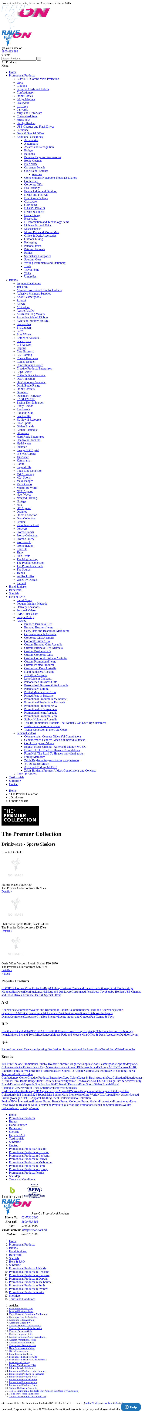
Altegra (21, 303)
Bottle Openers (33, 160)
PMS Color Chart (27, 613)
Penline (21, 521)
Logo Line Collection (29, 470)
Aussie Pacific (25, 310)
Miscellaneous (32, 228)
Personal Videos (26, 610)
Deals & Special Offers (30, 133)
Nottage (21, 501)
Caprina (21, 348)
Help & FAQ (17, 596)
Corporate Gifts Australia (39, 637)
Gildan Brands (25, 426)
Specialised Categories (37, 256)
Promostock (24, 542)
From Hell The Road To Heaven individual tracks (53, 753)
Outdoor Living (33, 239)
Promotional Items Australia (40, 712)
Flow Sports (24, 423)
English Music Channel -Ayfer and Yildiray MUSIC (55, 746)
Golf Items (30, 205)
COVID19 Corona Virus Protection (38, 78)
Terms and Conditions (22, 1179)
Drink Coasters (26, 389)
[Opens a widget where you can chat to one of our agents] (130, 1407)
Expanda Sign (25, 412)
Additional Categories (30, 136)
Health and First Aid (36, 194)
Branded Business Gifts (38, 624)
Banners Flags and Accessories (42, 157)
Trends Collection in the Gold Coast (45, 729)
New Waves (24, 494)
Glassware (30, 201)
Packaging (30, 242)
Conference (31, 181)
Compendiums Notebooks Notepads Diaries (50, 177)
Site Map (14, 1176)
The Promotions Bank (30, 566)
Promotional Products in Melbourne (45, 699)
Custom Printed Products (39, 664)
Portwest (22, 528)
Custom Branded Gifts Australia (43, 644)
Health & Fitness (34, 211)
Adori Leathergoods (29, 297)
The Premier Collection (30, 562)
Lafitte (20, 463)
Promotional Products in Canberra (29, 1155)
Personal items (32, 245)
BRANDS (30, 164)
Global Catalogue (27, 429)
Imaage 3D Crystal (28, 450)
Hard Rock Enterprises (30, 436)
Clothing (22, 85)
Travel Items (31, 269)
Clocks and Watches (36, 170)
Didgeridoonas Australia (31, 382)
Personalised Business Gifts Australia (46, 685)
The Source (23, 569)
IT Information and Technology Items (46, 222)
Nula (19, 504)
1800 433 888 (10, 51)
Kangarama (23, 460)
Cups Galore (24, 371)
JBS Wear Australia (35, 675)
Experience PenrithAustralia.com (113, 1403)
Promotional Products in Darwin (28, 1159)
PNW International (28, 525)
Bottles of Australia (28, 337)
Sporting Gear (32, 259)
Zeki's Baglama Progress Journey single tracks (51, 760)
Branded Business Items (38, 627)
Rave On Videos (26, 774)
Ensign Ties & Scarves (30, 402)
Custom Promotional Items (40, 661)
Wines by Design (27, 579)
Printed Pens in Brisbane (38, 695)
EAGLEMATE (26, 399)
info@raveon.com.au (34, 1230)
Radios (28, 252)
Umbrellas (30, 276)
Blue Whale (24, 334)
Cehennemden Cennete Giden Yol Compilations (52, 736)
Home (12, 72)
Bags (20, 82)
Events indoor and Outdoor (40, 191)
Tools (27, 266)
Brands (13, 279)
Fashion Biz (24, 416)
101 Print (22, 286)
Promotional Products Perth (40, 716)
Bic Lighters (24, 327)
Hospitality (30, 218)
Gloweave (23, 433)
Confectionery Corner (30, 365)
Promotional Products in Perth (27, 1165)
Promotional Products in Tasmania (44, 702)
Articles (21, 620)
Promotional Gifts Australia (40, 709)
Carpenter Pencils (34, 167)
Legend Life (24, 467)
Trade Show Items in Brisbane (42, 726)
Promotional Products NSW (40, 705)
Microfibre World (27, 487)
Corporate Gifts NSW (37, 641)
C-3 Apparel (24, 344)
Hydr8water (24, 443)
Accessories (31, 140)
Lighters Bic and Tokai (38, 225)
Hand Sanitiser (18, 586)
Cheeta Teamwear (27, 358)
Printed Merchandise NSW (40, 692)
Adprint (21, 300)
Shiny (20, 552)
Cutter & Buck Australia (31, 375)
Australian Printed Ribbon (32, 317)
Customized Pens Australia (40, 668)
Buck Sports (24, 341)
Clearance (23, 130)
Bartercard (15, 590)
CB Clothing (24, 354)
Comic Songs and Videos (39, 743)
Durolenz (22, 392)
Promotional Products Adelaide (27, 1148)
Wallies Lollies (25, 576)
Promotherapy (25, 545)
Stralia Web (90, 1403)
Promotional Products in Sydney (28, 1169)
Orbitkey (22, 511)
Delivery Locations (28, 607)
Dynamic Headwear (29, 395)
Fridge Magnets (26, 99)
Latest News (24, 600)
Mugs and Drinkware (29, 113)
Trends (21, 572)
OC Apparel (24, 508)
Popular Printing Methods (32, 603)
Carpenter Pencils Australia (40, 634)
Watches (37, 174)
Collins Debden (26, 361)
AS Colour (23, 307)
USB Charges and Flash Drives (35, 126)
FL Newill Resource (29, 419)
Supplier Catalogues (29, 283)
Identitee (22, 446)
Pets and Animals (34, 249)
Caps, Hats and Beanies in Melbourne (46, 630)
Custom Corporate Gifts (38, 654)
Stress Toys (23, 119)
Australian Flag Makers (31, 314)
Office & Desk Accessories (40, 235)
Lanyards (22, 109)
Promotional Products (22, 75)
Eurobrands (23, 409)
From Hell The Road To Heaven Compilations (52, 750)
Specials (14, 593)
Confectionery (25, 92)
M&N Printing (25, 474)
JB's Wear (23, 457)
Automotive (31, 143)
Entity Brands (25, 406)
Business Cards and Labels (33, 89)
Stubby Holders (26, 123)
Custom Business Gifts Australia (43, 647)
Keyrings (22, 106)
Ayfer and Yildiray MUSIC (33, 320)
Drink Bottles (25, 95)
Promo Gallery (25, 538)
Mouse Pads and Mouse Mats (41, 232)
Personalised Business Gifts (40, 682)
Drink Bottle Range (28, 385)
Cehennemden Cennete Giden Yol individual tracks (54, 739)
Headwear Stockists (28, 440)
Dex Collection (26, 378)
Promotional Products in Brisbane (29, 1152)
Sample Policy (25, 617)
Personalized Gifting (36, 688)
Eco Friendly (32, 187)
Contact (13, 784)
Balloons (29, 153)
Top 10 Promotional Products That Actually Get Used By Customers (65, 722)
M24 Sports (24, 477)
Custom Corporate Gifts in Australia (45, 658)
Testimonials (16, 777)
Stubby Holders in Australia (40, 719)
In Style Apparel (26, 453)
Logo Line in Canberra (38, 678)
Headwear (23, 102)
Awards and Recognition (39, 147)
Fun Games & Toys (36, 198)
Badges (28, 150)
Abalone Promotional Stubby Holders (39, 290)
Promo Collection (27, 535)
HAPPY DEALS (34, 208)
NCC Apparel (25, 491)
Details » (7, 891)
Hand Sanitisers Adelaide (39, 671)
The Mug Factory (27, 559)
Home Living (32, 215)
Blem (20, 331)
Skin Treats (23, 555)
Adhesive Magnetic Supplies (34, 293)
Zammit (21, 583)
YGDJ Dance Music (36, 763)
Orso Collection (26, 518)
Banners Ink (24, 324)
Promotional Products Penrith (26, 1172)
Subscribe (15, 780)
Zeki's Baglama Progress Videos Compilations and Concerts (60, 770)
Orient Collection (27, 515)
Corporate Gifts (33, 184)
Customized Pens (27, 116)
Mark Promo (24, 484)
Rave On (22, 549)
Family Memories (34, 756)
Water (27, 273)
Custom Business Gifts (37, 651)
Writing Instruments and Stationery (45, 262)
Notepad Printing (27, 498)
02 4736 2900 (30, 1217)
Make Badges (25, 481)
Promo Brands (25, 532)
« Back (6, 973)
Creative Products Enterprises (34, 368)
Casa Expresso (25, 351)
